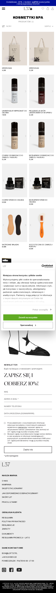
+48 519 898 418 (9, 557)
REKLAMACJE (8, 525)
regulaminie (22, 427)
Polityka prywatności (13, 522)
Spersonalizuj (26, 325)
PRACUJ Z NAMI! (9, 502)
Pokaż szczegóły (40, 309)
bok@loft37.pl (9, 553)
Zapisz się (28, 449)
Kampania (6, 485)
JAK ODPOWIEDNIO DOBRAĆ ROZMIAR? (20, 493)
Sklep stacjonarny (12, 488)
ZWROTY (6, 529)
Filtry (8, 26)
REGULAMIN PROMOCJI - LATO (16, 538)
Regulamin (7, 518)
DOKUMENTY (8, 534)
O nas (5, 481)
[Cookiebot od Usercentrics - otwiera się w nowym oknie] (41, 266)
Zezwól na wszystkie (28, 317)
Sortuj (48, 26)
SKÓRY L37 (7, 497)
